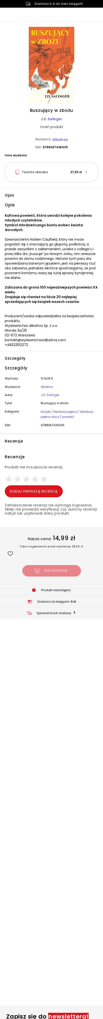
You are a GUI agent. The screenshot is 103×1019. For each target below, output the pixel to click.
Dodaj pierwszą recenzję (34, 491)
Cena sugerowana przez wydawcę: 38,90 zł (51, 546)
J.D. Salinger (51, 119)
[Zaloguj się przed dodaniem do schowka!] (10, 553)
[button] (51, 66)
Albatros (60, 139)
